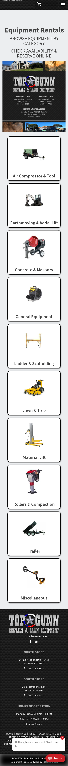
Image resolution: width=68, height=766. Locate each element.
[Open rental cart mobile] (46, 4)
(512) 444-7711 (35, 695)
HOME (9, 733)
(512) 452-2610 (35, 668)
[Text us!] (55, 759)
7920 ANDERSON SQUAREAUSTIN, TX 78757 (35, 661)
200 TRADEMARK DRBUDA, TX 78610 (35, 688)
